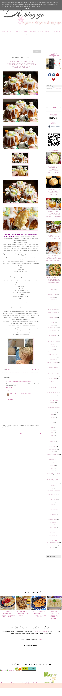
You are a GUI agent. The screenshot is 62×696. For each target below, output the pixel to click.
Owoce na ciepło (52, 357)
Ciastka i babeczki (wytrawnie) (53, 412)
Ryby (52, 485)
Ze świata (52, 547)
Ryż (53, 488)
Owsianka (52, 359)
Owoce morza (52, 459)
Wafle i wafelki (53, 387)
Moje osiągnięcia (52, 294)
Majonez (23, 372)
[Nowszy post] (1, 433)
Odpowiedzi (11, 391)
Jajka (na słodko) (52, 332)
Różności (53, 299)
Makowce (53, 346)
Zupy (52, 504)
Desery (52, 325)
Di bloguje (13, 394)
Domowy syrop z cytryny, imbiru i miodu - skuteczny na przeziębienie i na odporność (53, 215)
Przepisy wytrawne (36, 31)
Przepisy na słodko (21, 31)
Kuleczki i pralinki (53, 341)
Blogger (41, 639)
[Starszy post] (40, 433)
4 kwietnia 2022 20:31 (26, 381)
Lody (52, 344)
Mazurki (53, 349)
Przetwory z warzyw (52, 476)
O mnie (36, 34)
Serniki (52, 381)
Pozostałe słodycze (52, 373)
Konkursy (52, 292)
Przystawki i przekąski (52, 483)
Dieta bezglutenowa (52, 517)
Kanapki (53, 430)
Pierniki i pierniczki (53, 364)
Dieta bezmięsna (53, 519)
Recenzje (57, 31)
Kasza (52, 432)
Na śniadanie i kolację (52, 454)
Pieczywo (52, 465)
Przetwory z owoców (52, 376)
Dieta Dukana (52, 514)
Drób (52, 414)
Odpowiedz (9, 387)
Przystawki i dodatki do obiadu (53, 480)
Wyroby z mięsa (53, 499)
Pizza (53, 470)
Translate (58, 88)
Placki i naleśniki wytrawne (53, 473)
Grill (52, 422)
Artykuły (48, 31)
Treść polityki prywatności (40, 631)
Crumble (53, 322)
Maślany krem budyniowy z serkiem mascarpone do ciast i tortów (53, 169)
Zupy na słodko (53, 395)
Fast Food (52, 417)
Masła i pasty (52, 446)
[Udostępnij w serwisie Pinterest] (38, 370)
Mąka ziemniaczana (33, 372)
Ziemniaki (52, 502)
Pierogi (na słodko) (53, 367)
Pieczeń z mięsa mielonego (53, 462)
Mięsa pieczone (52, 449)
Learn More (29, 9)
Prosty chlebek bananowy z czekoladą (23, 613)
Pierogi (52, 468)
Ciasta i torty (52, 314)
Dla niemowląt (53, 527)
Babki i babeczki (9, 372)
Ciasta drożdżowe (52, 312)
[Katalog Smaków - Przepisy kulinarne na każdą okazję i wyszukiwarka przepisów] (21, 683)
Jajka (52, 427)
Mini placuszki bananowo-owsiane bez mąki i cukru (39, 614)
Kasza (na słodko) (52, 335)
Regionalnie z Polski (52, 545)
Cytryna (17, 372)
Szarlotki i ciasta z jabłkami (54, 384)
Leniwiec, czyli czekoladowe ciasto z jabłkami (53, 237)
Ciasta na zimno (53, 317)
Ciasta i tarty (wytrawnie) (53, 407)
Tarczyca (52, 532)
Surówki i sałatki (52, 496)
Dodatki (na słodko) (53, 327)
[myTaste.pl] (10, 670)
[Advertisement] (29, 40)
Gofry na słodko (53, 330)
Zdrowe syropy (53, 535)
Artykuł (53, 289)
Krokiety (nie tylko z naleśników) (53, 438)
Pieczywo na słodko (52, 362)
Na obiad (52, 451)
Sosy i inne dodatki (53, 494)
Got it (36, 9)
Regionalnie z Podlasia (53, 542)
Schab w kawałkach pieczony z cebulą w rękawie (54, 615)
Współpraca (28, 34)
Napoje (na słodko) (52, 354)
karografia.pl (58, 686)
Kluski (53, 435)
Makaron (52, 441)
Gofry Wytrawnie (52, 419)
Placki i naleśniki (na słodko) (53, 370)
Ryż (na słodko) (53, 378)
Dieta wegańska (53, 524)
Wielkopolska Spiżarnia (13, 381)
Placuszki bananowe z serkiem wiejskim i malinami (8, 614)
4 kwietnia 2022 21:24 (25, 394)
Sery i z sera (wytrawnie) (53, 490)
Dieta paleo (53, 522)
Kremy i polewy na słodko (53, 338)
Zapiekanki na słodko (52, 392)
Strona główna (7, 31)
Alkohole (52, 307)
